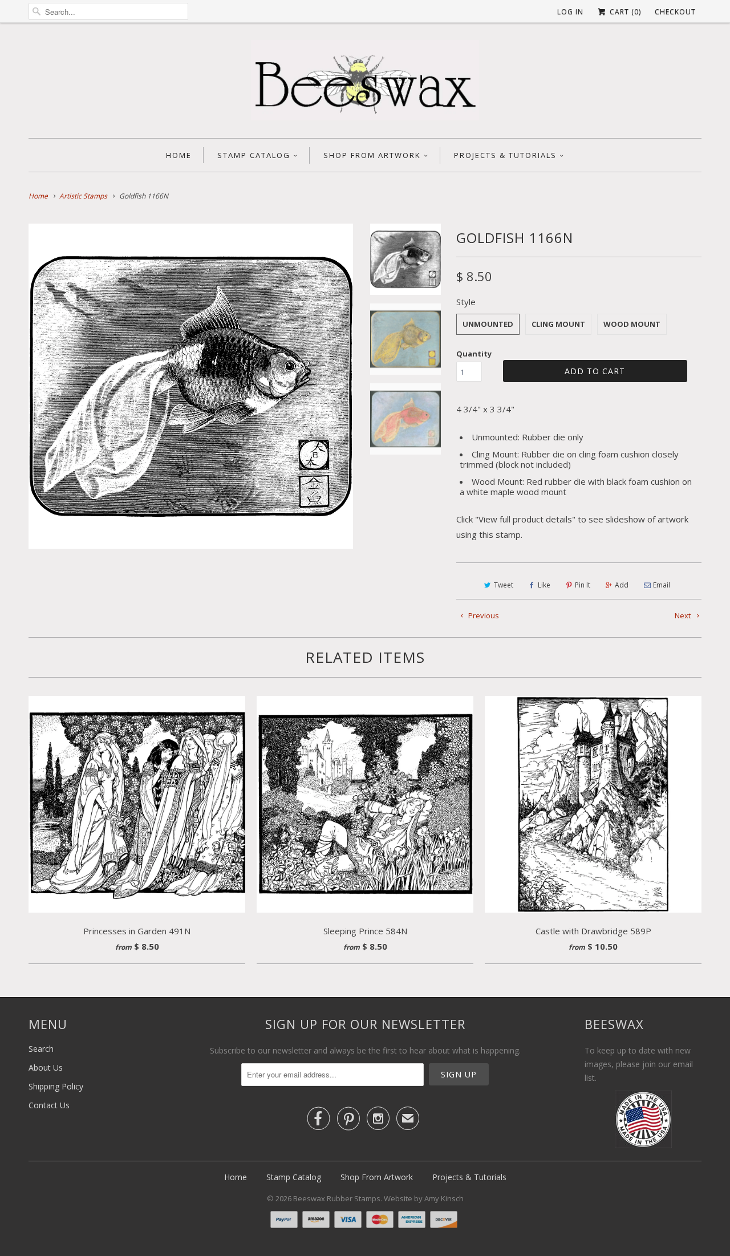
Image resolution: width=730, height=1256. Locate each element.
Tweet (503, 585)
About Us (46, 1067)
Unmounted (488, 324)
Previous (483, 615)
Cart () (624, 12)
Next (683, 615)
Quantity (474, 354)
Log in (570, 12)
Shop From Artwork (372, 155)
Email (661, 585)
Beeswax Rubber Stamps (336, 1198)
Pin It (582, 585)
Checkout (675, 12)
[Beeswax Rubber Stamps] (365, 83)
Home (179, 155)
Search (41, 1048)
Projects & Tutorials (505, 155)
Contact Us (49, 1105)
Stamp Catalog (253, 155)
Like (544, 585)
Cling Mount (558, 324)
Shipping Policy (56, 1086)
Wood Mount (631, 324)
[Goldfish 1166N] (191, 386)
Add (621, 585)
